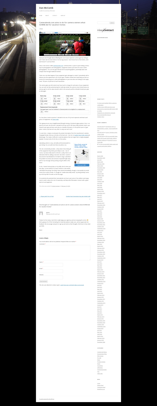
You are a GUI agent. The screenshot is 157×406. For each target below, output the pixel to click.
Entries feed (100, 385)
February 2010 (100, 338)
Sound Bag (100, 365)
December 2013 (101, 252)
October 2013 (100, 256)
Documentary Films (102, 354)
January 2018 (100, 191)
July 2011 (99, 307)
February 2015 (100, 238)
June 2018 (99, 183)
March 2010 (100, 336)
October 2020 (100, 175)
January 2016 (100, 220)
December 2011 (101, 299)
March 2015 (100, 236)
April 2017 (99, 199)
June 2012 (99, 287)
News (98, 360)
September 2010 (101, 326)
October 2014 (100, 242)
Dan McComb (46, 7)
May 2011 (99, 311)
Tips (98, 371)
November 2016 (101, 205)
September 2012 (101, 281)
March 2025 (100, 162)
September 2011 (101, 303)
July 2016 (99, 211)
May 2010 (99, 332)
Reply (40, 230)
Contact (54, 15)
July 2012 (99, 285)
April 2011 (99, 313)
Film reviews (100, 356)
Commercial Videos (102, 352)
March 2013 (100, 269)
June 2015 (99, 232)
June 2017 (99, 195)
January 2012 (100, 297)
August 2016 (100, 209)
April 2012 (99, 291)
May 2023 (99, 171)
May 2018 (99, 185)
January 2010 (100, 340)
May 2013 (99, 266)
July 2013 (99, 262)
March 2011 (100, 315)
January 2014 (100, 250)
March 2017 (100, 201)
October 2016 (100, 207)
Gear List (63, 15)
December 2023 (101, 167)
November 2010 (101, 322)
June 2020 (99, 177)
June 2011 (99, 309)
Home (40, 15)
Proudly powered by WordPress (46, 399)
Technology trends (102, 369)
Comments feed (101, 387)
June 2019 (99, 179)
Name (41, 262)
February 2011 (100, 316)
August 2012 (100, 283)
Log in (98, 383)
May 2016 (99, 215)
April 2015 (99, 234)
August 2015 (100, 230)
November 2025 (101, 158)
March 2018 (100, 189)
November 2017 (101, 193)
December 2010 (101, 320)
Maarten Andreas (101, 140)
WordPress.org (101, 389)
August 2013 (100, 260)
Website (41, 274)
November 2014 (101, 240)
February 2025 (100, 164)
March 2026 (100, 156)
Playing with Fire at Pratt (46, 196)
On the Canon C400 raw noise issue (106, 107)
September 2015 (101, 228)
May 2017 (99, 197)
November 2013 (101, 254)
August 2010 (100, 328)
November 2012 (101, 277)
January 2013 (100, 273)
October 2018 (100, 181)
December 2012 (101, 275)
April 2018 (99, 187)
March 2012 (100, 293)
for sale (99, 358)
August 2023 (100, 169)
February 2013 (100, 271)
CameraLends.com (58, 65)
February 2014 (100, 248)
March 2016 (100, 218)
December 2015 (101, 222)
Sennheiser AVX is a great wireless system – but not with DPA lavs (107, 128)
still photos (100, 367)
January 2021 (100, 173)
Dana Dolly (56, 119)
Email (41, 268)
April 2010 (99, 334)
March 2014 (100, 246)
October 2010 (100, 324)
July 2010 (99, 330)
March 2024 (100, 166)
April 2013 (99, 267)
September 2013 (101, 258)
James (48, 212)
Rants (98, 364)
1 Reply (41, 28)
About (47, 15)
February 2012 (100, 295)
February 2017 (100, 203)
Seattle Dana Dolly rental (81, 135)
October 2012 (100, 279)
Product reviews (56, 186)
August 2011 (100, 305)
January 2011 (100, 318)
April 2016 (99, 216)
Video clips (100, 373)
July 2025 (99, 160)
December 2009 (101, 342)
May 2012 (99, 289)
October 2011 (100, 301)
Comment (42, 244)
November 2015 (101, 224)
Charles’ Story (100, 117)
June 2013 (99, 264)
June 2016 (99, 213)
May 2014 (99, 244)
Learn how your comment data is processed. (72, 285)
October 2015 (100, 226)
